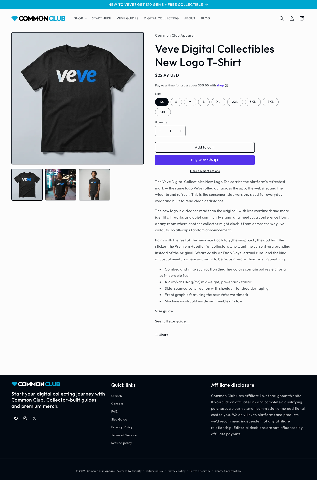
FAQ (114, 412)
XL (218, 102)
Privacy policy (177, 470)
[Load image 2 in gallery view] (61, 184)
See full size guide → (172, 321)
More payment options (205, 170)
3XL (253, 102)
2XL (235, 102)
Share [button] (163, 335)
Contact (117, 404)
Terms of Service (124, 435)
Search (116, 396)
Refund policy (121, 443)
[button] (80, 18)
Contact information (228, 470)
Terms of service (200, 470)
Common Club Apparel (101, 470)
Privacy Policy (122, 427)
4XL (270, 102)
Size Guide (119, 419)
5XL (163, 112)
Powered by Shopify (129, 470)
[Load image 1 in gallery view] (27, 184)
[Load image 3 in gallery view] (94, 184)
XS (162, 102)
